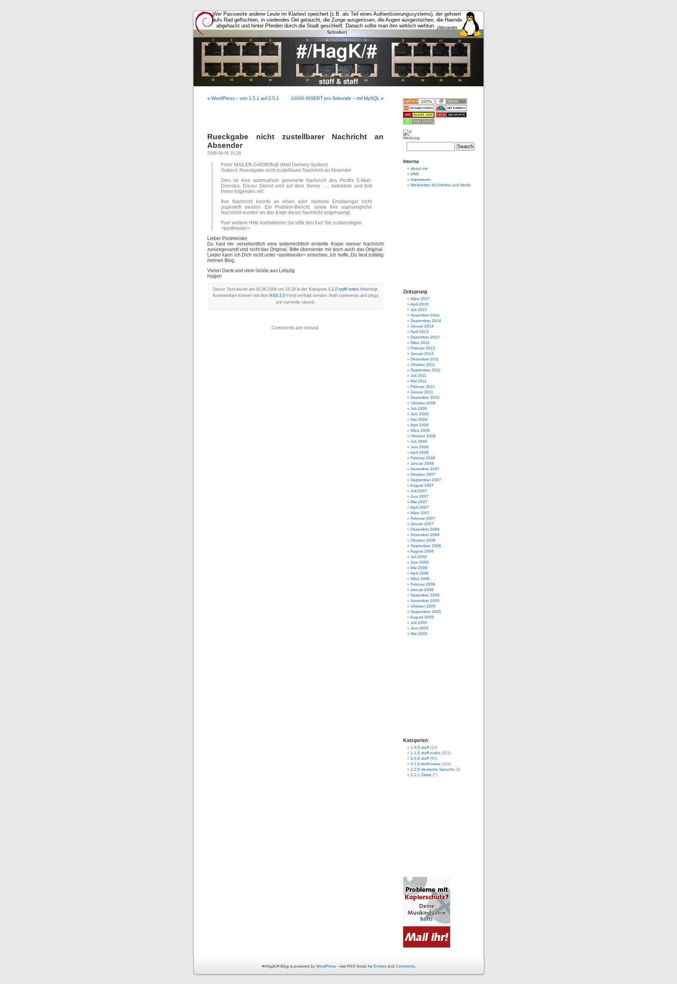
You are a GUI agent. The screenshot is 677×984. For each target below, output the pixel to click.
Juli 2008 (419, 441)
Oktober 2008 (423, 436)
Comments (405, 966)
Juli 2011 (419, 375)
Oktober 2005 (423, 606)
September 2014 (426, 320)
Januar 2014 (422, 326)
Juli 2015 (419, 309)
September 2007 (426, 480)
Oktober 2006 (423, 540)
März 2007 (420, 513)
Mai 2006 (419, 568)
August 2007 (422, 485)
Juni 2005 (420, 628)
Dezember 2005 (425, 595)
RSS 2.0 (277, 295)
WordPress (326, 966)
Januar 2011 (422, 392)
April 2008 (419, 452)
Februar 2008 (423, 458)
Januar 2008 (422, 463)
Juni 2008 (420, 447)
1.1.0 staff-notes (343, 289)
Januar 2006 (422, 589)
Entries (380, 966)
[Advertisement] (338, 89)
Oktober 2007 (423, 474)
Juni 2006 (420, 562)
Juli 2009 (419, 408)
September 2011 (426, 370)
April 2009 (419, 425)
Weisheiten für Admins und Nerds (441, 185)
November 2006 (425, 535)
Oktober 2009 (423, 403)
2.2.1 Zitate (421, 775)
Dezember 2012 (425, 337)
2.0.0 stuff (420, 758)
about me (419, 168)
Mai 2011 (419, 381)
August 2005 (422, 617)
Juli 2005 (419, 622)
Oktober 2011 (423, 364)
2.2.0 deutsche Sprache (432, 769)
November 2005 (425, 600)
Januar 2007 (422, 524)
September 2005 (426, 611)
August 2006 (422, 551)
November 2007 (425, 469)
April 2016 (419, 304)
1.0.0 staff (420, 747)
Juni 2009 (420, 414)
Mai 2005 (419, 633)
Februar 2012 (423, 348)
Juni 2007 (420, 496)
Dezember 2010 (425, 397)
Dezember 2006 (425, 529)
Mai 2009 (419, 419)
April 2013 (419, 331)
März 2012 (420, 342)
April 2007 (419, 507)
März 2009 (420, 430)
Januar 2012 (422, 353)
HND (415, 174)
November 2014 (425, 315)
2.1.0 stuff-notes (425, 764)
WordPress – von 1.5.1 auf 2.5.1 (245, 98)
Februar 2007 (423, 518)
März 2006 (420, 579)
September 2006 (426, 546)
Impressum (420, 179)
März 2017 (420, 298)
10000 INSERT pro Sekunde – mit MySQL (335, 98)
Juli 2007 (419, 491)
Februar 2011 (423, 386)
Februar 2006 (423, 584)
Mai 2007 (419, 502)
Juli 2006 (419, 557)
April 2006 (419, 573)
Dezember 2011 (425, 359)
